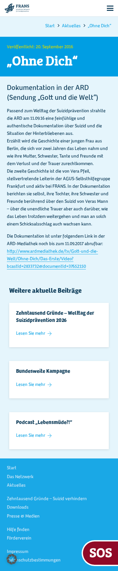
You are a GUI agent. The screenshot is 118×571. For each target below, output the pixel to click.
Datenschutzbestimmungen (34, 560)
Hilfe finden (18, 530)
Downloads (18, 507)
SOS (100, 552)
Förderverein (19, 538)
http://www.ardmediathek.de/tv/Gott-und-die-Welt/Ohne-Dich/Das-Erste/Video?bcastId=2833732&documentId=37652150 (52, 259)
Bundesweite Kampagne (43, 371)
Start (11, 468)
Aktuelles (16, 485)
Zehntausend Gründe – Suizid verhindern (47, 499)
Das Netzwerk (20, 477)
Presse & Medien (23, 516)
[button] (110, 8)
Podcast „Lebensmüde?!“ (44, 422)
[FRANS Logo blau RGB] (17, 8)
